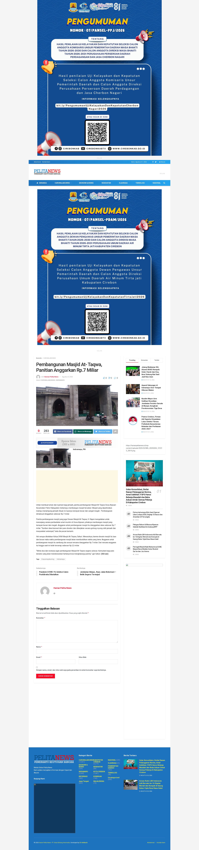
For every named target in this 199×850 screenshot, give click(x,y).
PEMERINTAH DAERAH (113, 767)
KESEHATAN (106, 183)
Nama (39, 647)
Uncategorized (113, 777)
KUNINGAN (97, 776)
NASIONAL (157, 183)
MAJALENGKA (98, 781)
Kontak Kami (46, 162)
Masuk (163, 162)
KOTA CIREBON (99, 771)
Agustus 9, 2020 (67, 377)
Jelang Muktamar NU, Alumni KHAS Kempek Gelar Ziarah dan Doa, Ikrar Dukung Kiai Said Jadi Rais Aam (150, 372)
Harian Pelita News (51, 377)
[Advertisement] (77, 486)
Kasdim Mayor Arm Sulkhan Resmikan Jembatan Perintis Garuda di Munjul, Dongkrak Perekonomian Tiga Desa (152, 403)
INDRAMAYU (60, 380)
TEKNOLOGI (140, 183)
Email (39, 657)
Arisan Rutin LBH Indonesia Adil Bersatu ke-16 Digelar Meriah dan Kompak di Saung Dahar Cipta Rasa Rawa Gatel (147, 537)
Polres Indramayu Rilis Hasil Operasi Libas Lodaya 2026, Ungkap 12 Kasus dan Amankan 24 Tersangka (147, 514)
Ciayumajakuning (47, 559)
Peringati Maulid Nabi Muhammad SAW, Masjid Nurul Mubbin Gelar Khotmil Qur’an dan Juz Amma (147, 549)
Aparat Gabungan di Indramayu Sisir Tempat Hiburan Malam (151, 387)
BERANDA (43, 183)
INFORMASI (83, 776)
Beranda (39, 358)
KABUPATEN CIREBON (98, 761)
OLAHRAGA (123, 183)
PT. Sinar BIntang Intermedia (61, 842)
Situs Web (82, 657)
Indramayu (61, 559)
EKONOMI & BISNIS (86, 183)
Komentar (40, 618)
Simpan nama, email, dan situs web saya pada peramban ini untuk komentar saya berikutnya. (71, 670)
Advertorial (37, 162)
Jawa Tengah (84, 781)
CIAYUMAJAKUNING (62, 183)
